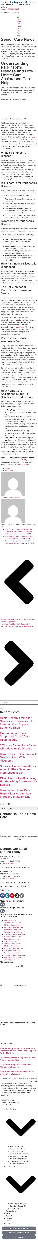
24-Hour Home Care (11, 925)
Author (7, 468)
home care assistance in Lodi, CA (13, 460)
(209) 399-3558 (11, 878)
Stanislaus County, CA (18, 1206)
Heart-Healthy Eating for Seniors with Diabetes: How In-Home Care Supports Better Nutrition (19, 531)
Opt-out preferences (11, 939)
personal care (19, 327)
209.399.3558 (13, 13)
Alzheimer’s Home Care (12, 930)
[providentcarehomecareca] (13, 495)
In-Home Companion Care (13, 927)
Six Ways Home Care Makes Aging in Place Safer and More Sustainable (18, 769)
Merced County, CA (17, 1208)
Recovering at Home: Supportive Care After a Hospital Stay (15, 736)
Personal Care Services (12, 923)
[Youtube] (12, 895)
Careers (9, 1218)
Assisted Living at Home (13, 932)
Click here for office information (14, 867)
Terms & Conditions (21, 1081)
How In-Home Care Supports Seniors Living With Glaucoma (19, 757)
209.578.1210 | (13, 9)
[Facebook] (2, 895)
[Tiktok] (21, 895)
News (8, 1221)
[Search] (1, 707)
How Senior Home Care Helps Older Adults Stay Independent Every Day (15, 793)
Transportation (11, 1211)
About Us (9, 1216)
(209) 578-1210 (23, 464)
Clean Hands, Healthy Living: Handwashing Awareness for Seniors (18, 781)
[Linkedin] (7, 895)
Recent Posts (10, 470)
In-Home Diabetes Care (12, 937)
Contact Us (10, 1223)
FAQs (8, 1213)
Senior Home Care (10, 920)
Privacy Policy (7, 1081)
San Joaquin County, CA (18, 1203)
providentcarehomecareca (10, 497)
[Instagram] (17, 895)
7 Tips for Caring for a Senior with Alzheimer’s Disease (18, 747)
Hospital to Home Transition (14, 934)
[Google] (2, 904)
